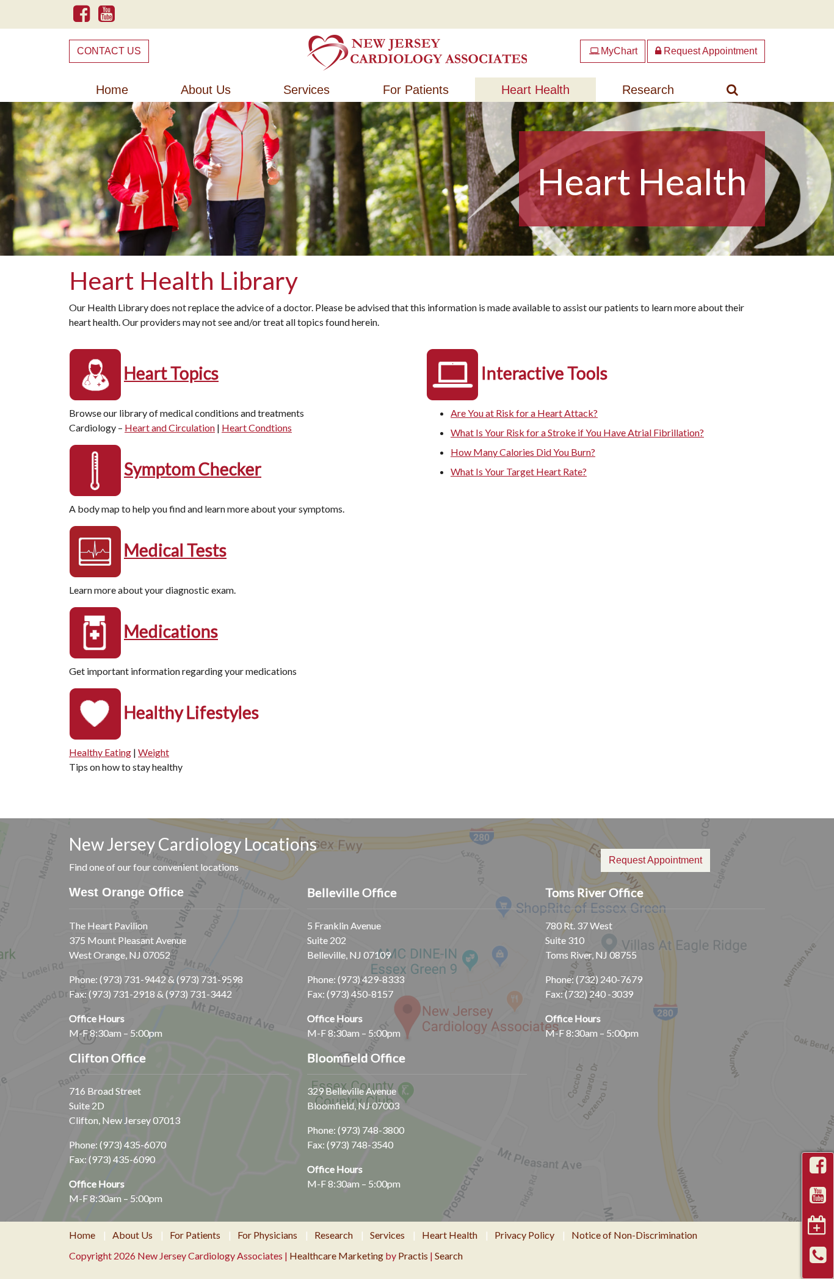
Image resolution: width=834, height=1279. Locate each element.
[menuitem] (112, 89)
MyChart (613, 51)
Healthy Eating (100, 752)
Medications (171, 631)
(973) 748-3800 (371, 1130)
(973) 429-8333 (371, 979)
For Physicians (267, 1235)
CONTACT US (109, 51)
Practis (413, 1255)
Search (449, 1255)
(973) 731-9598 (209, 979)
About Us (206, 89)
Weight (153, 752)
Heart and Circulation (170, 427)
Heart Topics (171, 372)
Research (648, 89)
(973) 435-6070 (133, 1144)
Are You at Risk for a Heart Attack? (524, 413)
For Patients (416, 89)
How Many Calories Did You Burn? (523, 452)
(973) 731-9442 (133, 979)
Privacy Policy (524, 1235)
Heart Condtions (257, 427)
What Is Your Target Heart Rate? (519, 471)
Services (306, 89)
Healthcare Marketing (336, 1255)
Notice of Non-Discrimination (634, 1235)
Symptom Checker (192, 468)
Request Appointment (709, 51)
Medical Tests (175, 549)
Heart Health (535, 89)
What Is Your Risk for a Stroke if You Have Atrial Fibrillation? (577, 432)
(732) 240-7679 (609, 979)
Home (112, 89)
